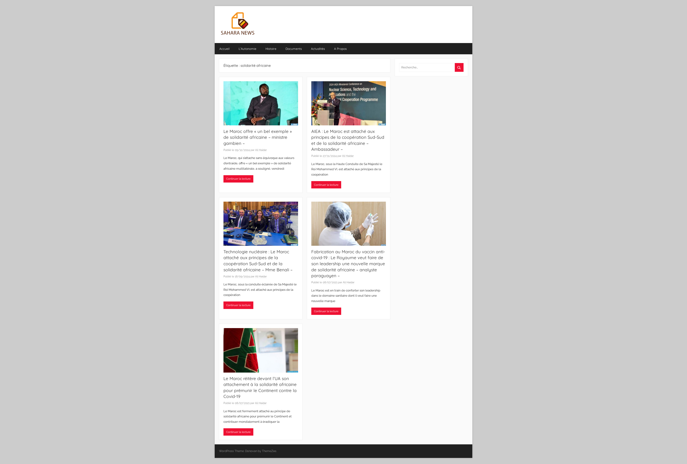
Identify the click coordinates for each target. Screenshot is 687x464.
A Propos (340, 49)
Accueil (224, 49)
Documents (294, 49)
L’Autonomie (247, 49)
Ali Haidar (261, 150)
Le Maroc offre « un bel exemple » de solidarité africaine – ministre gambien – (257, 137)
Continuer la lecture (238, 178)
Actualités (318, 49)
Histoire (270, 49)
